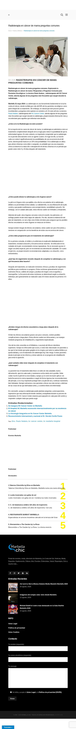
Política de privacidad (16, 628)
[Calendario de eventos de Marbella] (38, 451)
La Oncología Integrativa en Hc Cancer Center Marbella (30, 413)
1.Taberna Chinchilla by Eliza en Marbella (24, 485)
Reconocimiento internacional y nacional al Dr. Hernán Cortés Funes (35, 416)
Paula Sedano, (13, 113)
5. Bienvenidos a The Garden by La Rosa (23, 524)
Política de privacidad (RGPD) (50, 692)
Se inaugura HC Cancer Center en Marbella (25, 406)
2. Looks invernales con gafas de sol (22, 495)
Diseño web (59, 715)
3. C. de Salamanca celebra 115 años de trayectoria (27, 505)
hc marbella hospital (51, 421)
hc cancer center (35, 421)
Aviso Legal (12, 624)
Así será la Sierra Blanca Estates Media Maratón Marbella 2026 (44, 584)
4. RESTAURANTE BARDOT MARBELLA (23, 515)
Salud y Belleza (17, 30)
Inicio (9, 30)
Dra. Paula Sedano (19, 421)
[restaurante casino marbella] (38, 4)
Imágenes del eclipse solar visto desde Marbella (38, 595)
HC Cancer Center (37, 113)
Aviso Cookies (13, 632)
